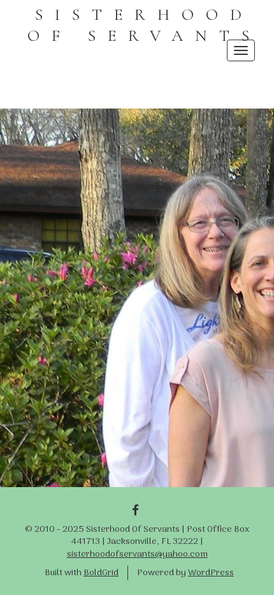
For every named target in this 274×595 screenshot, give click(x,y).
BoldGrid (101, 573)
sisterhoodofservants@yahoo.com (137, 554)
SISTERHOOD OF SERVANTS (144, 24)
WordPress (211, 573)
